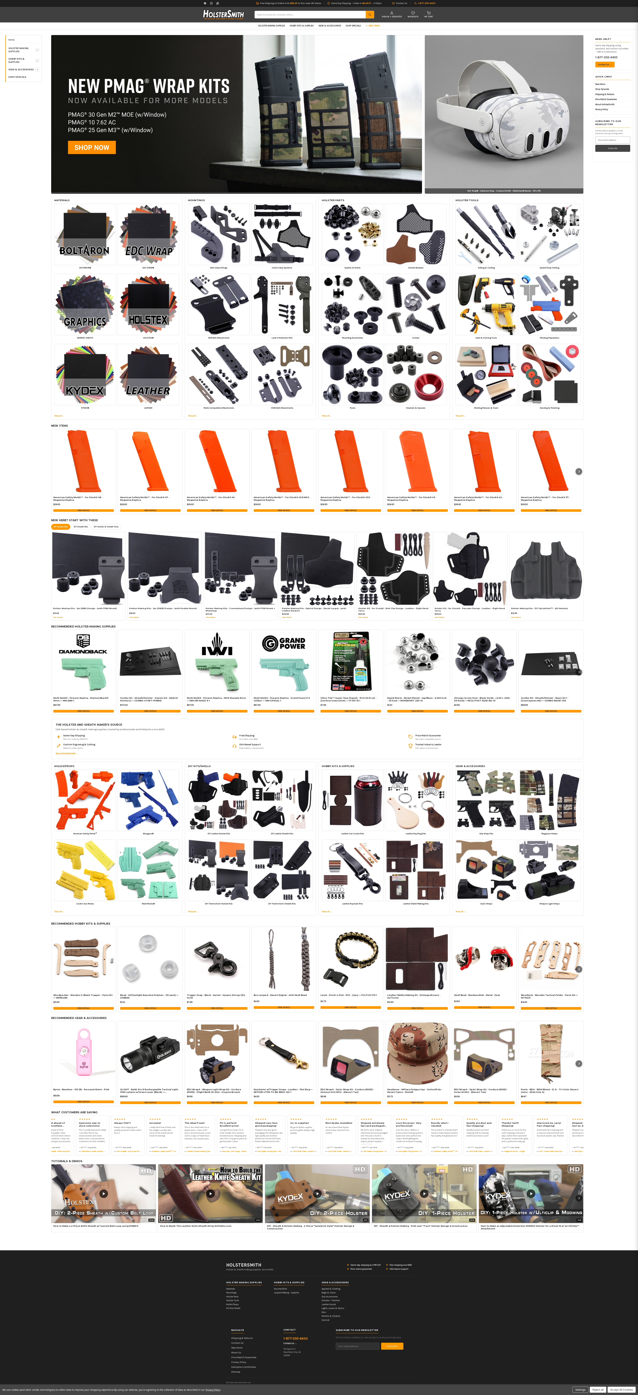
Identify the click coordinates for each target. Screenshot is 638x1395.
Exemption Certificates (243, 1367)
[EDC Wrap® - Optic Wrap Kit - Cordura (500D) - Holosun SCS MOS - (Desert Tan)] (350, 1053)
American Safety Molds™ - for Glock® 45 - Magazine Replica (211, 498)
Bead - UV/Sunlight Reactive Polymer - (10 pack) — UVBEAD (149, 996)
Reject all (598, 1390)
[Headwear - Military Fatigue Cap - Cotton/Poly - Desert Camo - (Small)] (417, 1053)
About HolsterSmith (604, 104)
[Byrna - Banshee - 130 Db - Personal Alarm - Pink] (83, 1053)
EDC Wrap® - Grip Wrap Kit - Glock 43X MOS (78, 1151)
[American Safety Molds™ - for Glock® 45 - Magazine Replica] (217, 461)
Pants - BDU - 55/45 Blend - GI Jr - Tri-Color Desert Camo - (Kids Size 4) (549, 1090)
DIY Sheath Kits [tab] (81, 527)
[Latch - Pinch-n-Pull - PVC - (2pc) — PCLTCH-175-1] (350, 959)
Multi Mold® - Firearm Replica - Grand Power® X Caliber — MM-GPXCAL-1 (282, 699)
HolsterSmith (244, 1265)
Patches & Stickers (331, 1316)
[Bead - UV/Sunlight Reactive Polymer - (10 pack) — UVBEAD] (150, 959)
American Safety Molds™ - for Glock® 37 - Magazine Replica (545, 498)
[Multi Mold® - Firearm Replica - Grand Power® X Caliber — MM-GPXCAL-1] (284, 662)
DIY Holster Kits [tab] (61, 527)
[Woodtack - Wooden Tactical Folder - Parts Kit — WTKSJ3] (551, 959)
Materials (62, 200)
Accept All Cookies (621, 1390)
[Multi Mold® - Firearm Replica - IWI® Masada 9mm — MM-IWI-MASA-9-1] (217, 662)
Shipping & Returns (604, 94)
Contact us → (605, 64)
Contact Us (237, 1343)
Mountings (196, 200)
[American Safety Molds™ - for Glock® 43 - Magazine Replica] (417, 461)
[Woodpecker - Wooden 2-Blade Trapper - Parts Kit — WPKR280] (83, 959)
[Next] (579, 471)
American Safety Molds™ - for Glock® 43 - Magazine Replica (411, 498)
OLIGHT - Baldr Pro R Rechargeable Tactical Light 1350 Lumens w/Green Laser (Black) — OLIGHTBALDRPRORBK (149, 1091)
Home (11, 40)
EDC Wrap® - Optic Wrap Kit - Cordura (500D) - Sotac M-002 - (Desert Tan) (481, 1090)
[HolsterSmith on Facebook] (205, 3)
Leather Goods (329, 1304)
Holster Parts (333, 200)
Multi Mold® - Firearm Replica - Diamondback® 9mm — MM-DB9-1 (80, 699)
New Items (600, 84)
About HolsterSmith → (67, 753)
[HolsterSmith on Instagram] (211, 3)
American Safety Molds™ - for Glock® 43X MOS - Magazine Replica (282, 498)
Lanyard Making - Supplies (286, 1292)
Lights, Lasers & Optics (333, 1308)
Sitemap (235, 1371)
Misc (324, 1312)
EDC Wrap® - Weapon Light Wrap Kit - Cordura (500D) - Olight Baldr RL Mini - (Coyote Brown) (214, 1090)
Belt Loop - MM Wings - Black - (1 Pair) (181, 1151)
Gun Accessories (330, 1296)
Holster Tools (467, 200)
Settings (580, 1390)
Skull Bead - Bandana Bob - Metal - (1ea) (477, 995)
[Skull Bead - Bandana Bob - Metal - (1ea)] (484, 959)
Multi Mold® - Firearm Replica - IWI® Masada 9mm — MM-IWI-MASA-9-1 (216, 699)
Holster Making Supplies (271, 25)
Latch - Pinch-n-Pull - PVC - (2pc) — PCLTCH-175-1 (348, 995)
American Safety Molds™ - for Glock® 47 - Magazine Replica (144, 498)
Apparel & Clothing (331, 1289)
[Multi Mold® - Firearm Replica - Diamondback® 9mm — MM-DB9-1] (83, 662)
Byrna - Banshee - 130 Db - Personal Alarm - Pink (81, 1089)
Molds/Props (64, 766)
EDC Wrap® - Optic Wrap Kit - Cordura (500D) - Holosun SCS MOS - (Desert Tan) (347, 1090)
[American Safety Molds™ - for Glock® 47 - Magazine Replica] (150, 461)
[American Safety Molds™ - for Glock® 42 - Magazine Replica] (484, 461)
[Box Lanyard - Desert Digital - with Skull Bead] (284, 959)
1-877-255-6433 (606, 57)
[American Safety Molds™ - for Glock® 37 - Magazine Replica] (551, 461)
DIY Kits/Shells (199, 766)
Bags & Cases (329, 1292)
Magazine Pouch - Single (457, 1151)
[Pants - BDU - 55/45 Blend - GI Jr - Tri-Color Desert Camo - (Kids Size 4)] (551, 1053)
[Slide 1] (236, 113)
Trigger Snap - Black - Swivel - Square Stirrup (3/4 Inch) (216, 996)
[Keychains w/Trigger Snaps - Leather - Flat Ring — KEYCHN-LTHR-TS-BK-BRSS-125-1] (284, 1053)
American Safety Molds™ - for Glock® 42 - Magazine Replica (478, 498)
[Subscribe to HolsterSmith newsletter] (217, 3)
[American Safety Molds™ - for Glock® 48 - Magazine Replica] (83, 461)
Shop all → (59, 415)
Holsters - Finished (331, 1300)
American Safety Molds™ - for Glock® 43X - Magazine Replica (345, 498)
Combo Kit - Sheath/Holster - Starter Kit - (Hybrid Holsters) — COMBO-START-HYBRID (149, 699)
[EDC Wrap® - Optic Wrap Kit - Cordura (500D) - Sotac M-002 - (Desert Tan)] (484, 1053)
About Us (236, 1352)
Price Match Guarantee (606, 99)
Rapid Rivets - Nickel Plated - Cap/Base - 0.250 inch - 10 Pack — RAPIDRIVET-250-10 (417, 699)
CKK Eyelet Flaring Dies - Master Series (217, 1151)
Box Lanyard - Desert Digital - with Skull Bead (280, 995)
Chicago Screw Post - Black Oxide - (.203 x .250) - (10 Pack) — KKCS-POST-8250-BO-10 (482, 699)
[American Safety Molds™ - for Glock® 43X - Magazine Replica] (350, 461)
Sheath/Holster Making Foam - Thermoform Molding (151, 1151)
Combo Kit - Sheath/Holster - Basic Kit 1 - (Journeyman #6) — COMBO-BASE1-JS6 (545, 699)
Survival (325, 1320)
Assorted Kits (280, 1289)
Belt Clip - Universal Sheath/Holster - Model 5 (571, 1151)
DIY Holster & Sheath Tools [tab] (106, 527)
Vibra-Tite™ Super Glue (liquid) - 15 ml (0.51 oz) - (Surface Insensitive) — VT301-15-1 (348, 699)
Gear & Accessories (330, 25)
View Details (83, 510)
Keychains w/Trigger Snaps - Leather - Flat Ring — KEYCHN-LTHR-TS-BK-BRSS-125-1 (283, 1090)
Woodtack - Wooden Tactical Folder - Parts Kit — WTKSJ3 (549, 996)
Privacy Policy (601, 109)
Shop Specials (353, 25)
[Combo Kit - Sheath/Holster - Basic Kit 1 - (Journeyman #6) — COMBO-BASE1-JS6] (551, 662)
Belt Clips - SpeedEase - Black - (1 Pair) (534, 1151)
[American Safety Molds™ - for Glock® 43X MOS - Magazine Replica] (284, 461)
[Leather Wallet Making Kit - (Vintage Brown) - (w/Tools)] (417, 959)
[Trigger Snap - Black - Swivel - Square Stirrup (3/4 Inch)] (217, 959)
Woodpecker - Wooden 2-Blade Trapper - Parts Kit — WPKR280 (82, 996)
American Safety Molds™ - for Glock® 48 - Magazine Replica (78, 498)
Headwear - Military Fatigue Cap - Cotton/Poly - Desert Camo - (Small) (414, 1090)
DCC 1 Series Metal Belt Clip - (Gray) (497, 1151)
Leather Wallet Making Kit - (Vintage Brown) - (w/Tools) (413, 996)
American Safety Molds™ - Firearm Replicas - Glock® (116, 1151)
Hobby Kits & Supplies (302, 25)
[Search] (370, 14)
